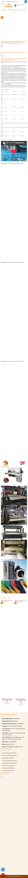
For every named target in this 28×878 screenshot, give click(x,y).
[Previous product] (15, 12)
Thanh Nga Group (17, 876)
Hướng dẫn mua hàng (8, 758)
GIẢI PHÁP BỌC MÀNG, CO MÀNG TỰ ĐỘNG (17, 9)
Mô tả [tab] (2, 53)
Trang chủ (4, 9)
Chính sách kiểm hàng (8, 768)
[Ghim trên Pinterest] (9, 49)
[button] (1, 5)
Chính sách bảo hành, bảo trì (9, 760)
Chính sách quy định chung (9, 753)
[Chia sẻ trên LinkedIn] (11, 49)
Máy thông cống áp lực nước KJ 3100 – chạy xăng (21, 700)
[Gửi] (25, 1)
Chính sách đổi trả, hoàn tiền (9, 763)
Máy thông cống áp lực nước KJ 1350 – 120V (7, 699)
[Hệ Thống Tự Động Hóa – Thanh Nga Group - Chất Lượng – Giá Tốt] (8, 5)
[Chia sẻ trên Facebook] (4, 49)
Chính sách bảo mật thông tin (9, 755)
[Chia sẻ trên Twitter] (6, 49)
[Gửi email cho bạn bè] (7, 49)
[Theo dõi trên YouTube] (15, 5)
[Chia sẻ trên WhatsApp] (2, 49)
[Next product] (13, 12)
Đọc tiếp (7, 703)
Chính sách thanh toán (8, 770)
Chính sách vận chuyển (8, 765)
